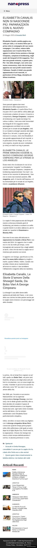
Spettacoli (8, 443)
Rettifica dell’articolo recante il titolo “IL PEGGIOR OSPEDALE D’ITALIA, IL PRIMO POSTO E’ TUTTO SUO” (20, 475)
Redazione (27, 545)
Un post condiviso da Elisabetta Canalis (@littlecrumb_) (18, 369)
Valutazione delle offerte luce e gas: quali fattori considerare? (20, 498)
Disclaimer (19, 545)
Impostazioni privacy (31, 546)
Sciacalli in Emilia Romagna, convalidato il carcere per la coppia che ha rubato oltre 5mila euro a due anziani (18, 449)
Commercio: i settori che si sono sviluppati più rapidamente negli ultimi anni (19, 519)
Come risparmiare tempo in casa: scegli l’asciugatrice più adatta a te (19, 488)
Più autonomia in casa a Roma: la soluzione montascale (20, 529)
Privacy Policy (10, 545)
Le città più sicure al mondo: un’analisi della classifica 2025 (19, 508)
